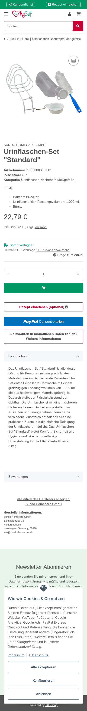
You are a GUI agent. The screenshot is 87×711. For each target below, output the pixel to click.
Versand (41, 227)
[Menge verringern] (9, 274)
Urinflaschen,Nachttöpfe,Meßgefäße (47, 180)
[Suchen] (78, 26)
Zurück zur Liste (18, 39)
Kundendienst (22, 4)
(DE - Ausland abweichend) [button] (53, 250)
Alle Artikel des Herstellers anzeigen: (43, 499)
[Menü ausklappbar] (6, 12)
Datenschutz (38, 655)
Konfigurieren (44, 680)
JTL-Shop (51, 705)
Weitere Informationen (43, 339)
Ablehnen (43, 694)
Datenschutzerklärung (25, 581)
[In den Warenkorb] (7, 47)
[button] (69, 14)
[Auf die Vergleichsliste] (73, 61)
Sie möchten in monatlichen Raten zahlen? (43, 336)
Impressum (16, 655)
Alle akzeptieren (43, 667)
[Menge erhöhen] (78, 274)
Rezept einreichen (64, 4)
